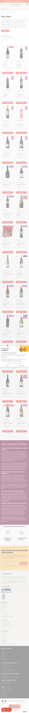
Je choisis (7, 365)
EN (26, 711)
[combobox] (25, 711)
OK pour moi (22, 365)
